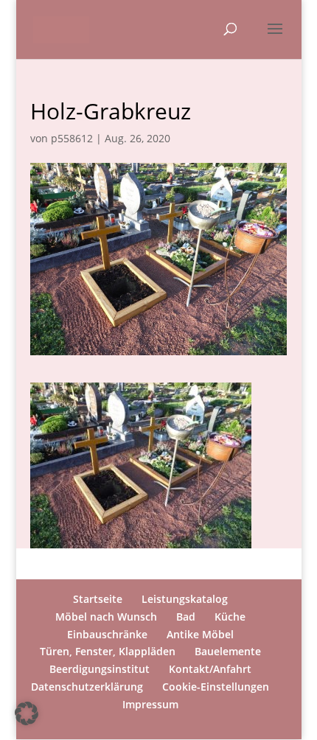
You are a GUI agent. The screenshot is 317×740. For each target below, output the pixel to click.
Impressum (150, 704)
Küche (230, 617)
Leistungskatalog (185, 599)
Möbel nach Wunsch (106, 617)
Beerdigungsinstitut (99, 669)
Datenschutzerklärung (87, 687)
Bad (185, 617)
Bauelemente (228, 651)
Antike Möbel (200, 634)
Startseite (97, 599)
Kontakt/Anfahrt (210, 669)
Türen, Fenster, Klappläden (107, 651)
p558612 (72, 138)
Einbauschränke (107, 634)
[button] (26, 713)
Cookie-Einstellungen (215, 687)
